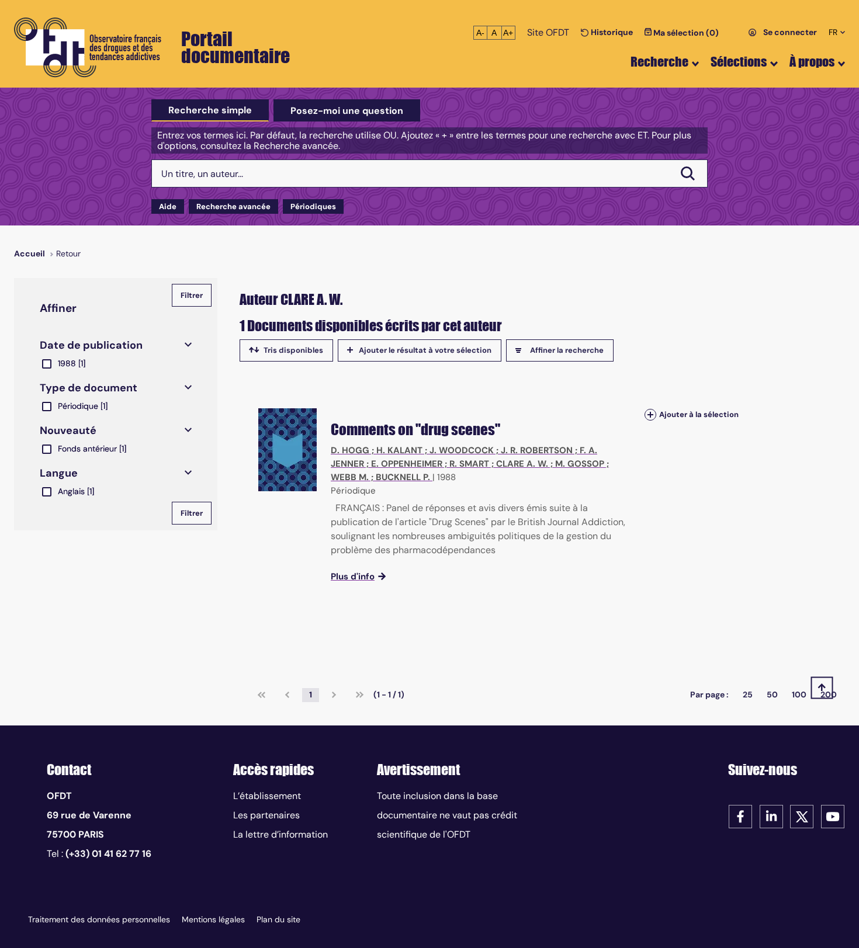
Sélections (739, 62)
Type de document (88, 388)
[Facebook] (740, 816)
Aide (167, 206)
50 (772, 694)
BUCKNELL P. (403, 477)
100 (799, 694)
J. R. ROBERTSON (537, 450)
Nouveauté (68, 430)
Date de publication (91, 345)
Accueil (29, 253)
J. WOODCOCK (462, 450)
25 (748, 694)
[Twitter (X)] (801, 816)
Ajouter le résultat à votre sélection (425, 350)
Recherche (659, 62)
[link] (261, 695)
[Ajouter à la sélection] (650, 414)
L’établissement (267, 796)
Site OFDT (548, 32)
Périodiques (313, 206)
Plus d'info (353, 576)
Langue (59, 473)
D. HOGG (350, 450)
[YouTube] (832, 816)
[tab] (210, 110)
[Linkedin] (771, 816)
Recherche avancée (233, 206)
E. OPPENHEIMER (406, 464)
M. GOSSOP (579, 464)
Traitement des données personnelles (99, 919)
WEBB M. (350, 477)
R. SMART (469, 464)
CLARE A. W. (522, 464)
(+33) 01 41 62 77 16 (108, 854)
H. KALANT (399, 450)
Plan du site (278, 919)
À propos (811, 62)
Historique (611, 32)
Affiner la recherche (567, 350)
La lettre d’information (280, 834)
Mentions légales (213, 919)
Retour (68, 253)
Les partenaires (266, 815)
